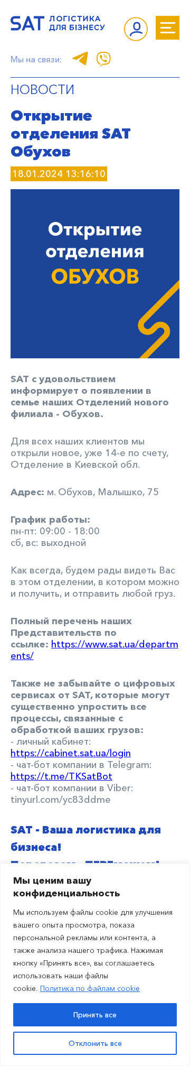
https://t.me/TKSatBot (61, 776)
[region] (95, 964)
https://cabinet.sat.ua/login (71, 753)
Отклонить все (95, 1043)
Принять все (95, 1014)
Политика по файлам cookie (90, 988)
